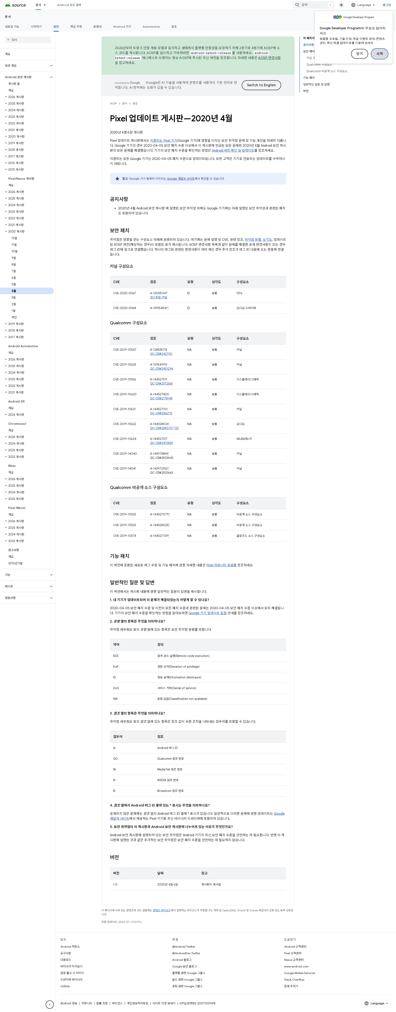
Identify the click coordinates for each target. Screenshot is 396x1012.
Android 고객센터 (295, 946)
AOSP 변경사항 (269, 58)
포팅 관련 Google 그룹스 (187, 986)
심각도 (267, 240)
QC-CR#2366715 (161, 413)
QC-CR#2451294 (161, 369)
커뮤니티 (86, 1003)
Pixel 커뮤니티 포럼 (219, 565)
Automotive (151, 26)
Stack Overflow (294, 979)
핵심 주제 (76, 26)
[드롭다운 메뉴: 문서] (46, 5)
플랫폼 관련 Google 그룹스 (188, 973)
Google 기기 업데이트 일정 (208, 613)
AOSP (113, 103)
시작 (379, 54)
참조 (174, 26)
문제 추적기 (291, 986)
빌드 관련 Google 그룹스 (187, 979)
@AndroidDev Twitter (186, 953)
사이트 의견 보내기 (164, 1003)
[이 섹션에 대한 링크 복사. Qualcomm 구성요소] (151, 323)
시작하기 (36, 26)
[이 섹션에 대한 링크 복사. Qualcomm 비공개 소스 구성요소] (172, 487)
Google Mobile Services (299, 973)
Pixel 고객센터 (292, 953)
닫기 (359, 54)
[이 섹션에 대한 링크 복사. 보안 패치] (133, 231)
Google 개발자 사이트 (181, 179)
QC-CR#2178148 (161, 398)
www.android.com (296, 966)
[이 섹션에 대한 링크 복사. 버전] (123, 857)
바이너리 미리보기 (71, 966)
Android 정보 (68, 1003)
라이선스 (117, 1003)
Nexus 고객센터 (294, 960)
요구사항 (65, 953)
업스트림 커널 (158, 297)
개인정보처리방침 (137, 1003)
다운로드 (65, 960)
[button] (24, 65)
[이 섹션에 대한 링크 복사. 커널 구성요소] (137, 266)
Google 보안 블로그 (184, 966)
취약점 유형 (253, 240)
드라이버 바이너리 (71, 979)
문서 (38, 5)
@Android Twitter (183, 946)
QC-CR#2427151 (161, 354)
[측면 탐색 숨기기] (50, 1004)
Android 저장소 (70, 946)
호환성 (97, 26)
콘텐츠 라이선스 (162, 910)
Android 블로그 (182, 960)
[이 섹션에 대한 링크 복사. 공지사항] (132, 199)
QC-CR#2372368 (161, 383)
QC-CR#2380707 (162, 428)
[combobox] (313, 5)
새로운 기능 (12, 26)
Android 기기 (122, 26)
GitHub (65, 986)
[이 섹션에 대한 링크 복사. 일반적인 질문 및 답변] (158, 583)
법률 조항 (102, 1003)
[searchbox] (28, 40)
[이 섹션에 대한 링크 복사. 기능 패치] (133, 556)
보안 (56, 26)
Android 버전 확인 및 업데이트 (233, 151)
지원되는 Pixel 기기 (163, 141)
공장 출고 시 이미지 (72, 973)
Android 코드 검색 (69, 5)
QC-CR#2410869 (161, 443)
